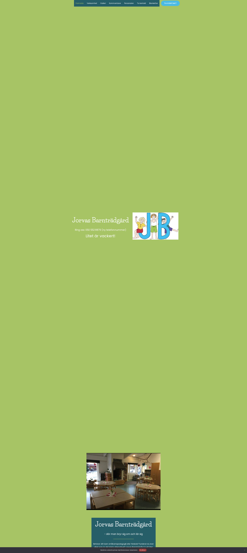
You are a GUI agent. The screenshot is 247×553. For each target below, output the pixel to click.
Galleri (103, 3)
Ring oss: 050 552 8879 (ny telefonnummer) (100, 229)
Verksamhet (92, 3)
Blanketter (153, 3)
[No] (245, 550)
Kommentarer (115, 3)
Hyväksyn (143, 550)
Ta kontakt (141, 3)
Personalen (129, 3)
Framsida (80, 3)
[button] (170, 3)
